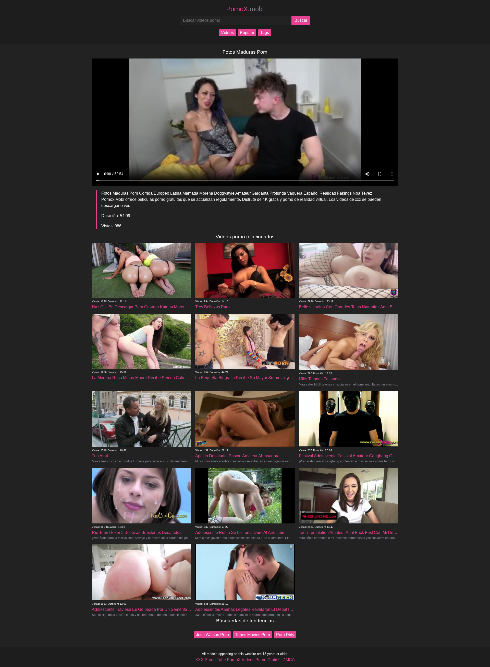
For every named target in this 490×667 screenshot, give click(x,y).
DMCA (289, 660)
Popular (247, 32)
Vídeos (227, 32)
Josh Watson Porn (212, 635)
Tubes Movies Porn (252, 635)
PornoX (245, 9)
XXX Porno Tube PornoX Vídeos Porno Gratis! (237, 660)
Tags (264, 32)
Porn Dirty (285, 635)
